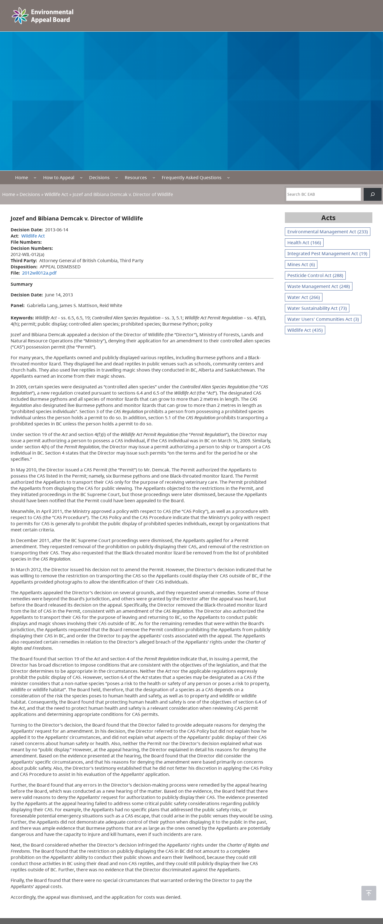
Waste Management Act (318, 286)
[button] (368, 893)
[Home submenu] (35, 177)
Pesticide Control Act (315, 275)
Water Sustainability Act (317, 308)
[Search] (373, 194)
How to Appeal (58, 177)
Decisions (99, 177)
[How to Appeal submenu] (81, 177)
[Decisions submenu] (116, 177)
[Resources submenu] (154, 177)
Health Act (304, 242)
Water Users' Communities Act (323, 319)
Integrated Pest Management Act (327, 253)
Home (21, 177)
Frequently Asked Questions (192, 177)
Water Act (303, 297)
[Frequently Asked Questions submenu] (228, 177)
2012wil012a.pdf (39, 273)
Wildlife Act (56, 194)
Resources (136, 177)
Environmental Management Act (327, 232)
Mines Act (301, 264)
